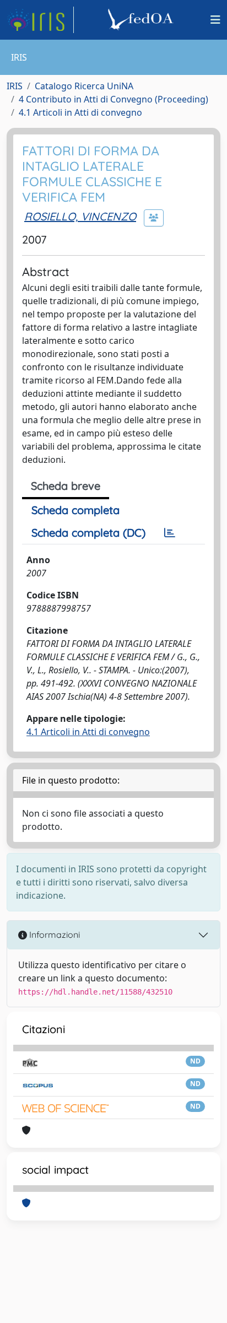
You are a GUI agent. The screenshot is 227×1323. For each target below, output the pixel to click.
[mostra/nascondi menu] (215, 19)
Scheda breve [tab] (65, 486)
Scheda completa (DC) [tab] (88, 532)
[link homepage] (40, 20)
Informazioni (53, 934)
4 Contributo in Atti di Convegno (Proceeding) (113, 99)
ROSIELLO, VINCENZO (80, 216)
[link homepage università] (142, 20)
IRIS (15, 86)
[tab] (170, 532)
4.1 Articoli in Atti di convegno (80, 112)
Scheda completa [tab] (75, 510)
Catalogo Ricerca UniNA (84, 86)
